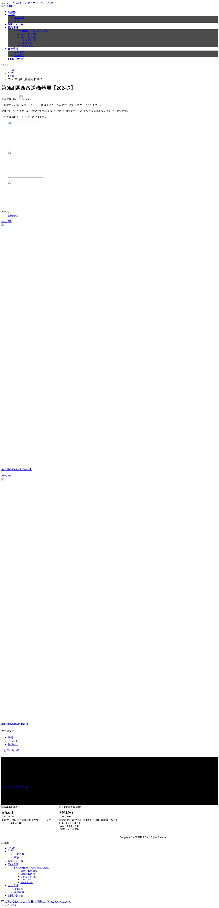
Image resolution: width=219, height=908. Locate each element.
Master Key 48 (28, 37)
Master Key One (29, 34)
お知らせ (19, 17)
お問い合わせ (15, 895)
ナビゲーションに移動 (40, 2)
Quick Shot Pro (28, 40)
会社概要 (19, 55)
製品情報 (13, 864)
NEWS (11, 851)
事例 (16, 20)
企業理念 (19, 52)
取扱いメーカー (17, 861)
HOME (11, 848)
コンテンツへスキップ (14, 2)
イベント (13, 741)
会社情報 (13, 885)
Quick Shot (26, 42)
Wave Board (27, 45)
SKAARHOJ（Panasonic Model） (32, 31)
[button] (15, 787)
